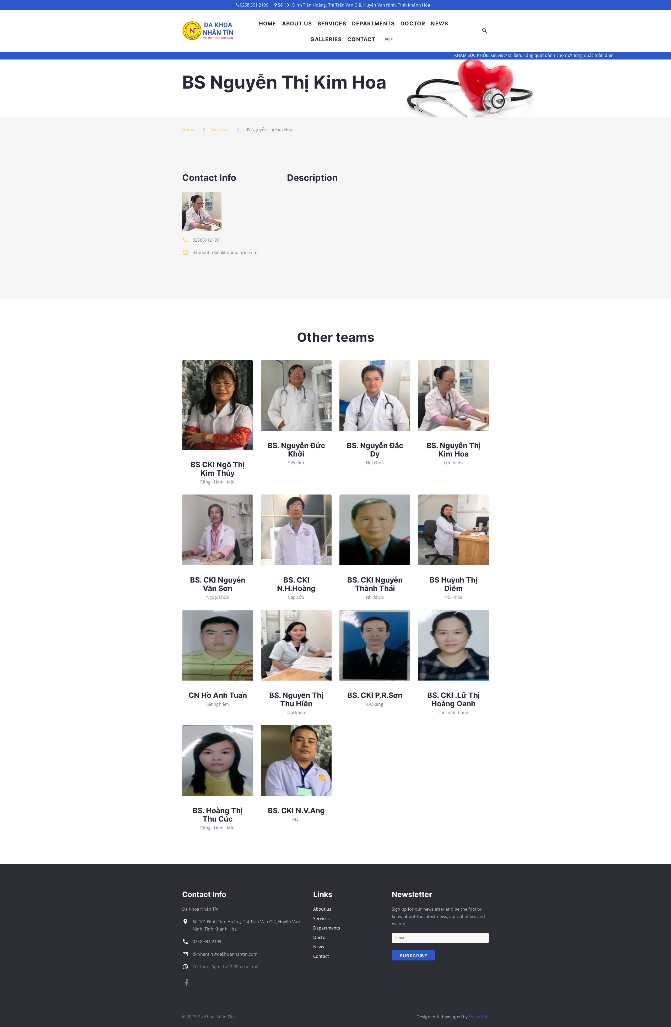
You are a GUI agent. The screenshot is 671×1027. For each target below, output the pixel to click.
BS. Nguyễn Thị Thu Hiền (296, 699)
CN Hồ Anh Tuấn (217, 695)
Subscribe (413, 955)
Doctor (413, 23)
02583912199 (206, 240)
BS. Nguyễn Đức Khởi (296, 449)
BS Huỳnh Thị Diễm (454, 584)
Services (332, 23)
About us (297, 23)
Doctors (220, 129)
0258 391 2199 (207, 941)
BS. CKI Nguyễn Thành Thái (375, 584)
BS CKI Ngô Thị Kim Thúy (218, 468)
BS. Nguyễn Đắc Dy (375, 449)
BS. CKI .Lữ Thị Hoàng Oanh (453, 699)
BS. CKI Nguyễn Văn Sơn (217, 584)
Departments (373, 23)
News (439, 23)
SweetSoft (479, 1017)
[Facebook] (186, 982)
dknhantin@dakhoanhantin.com (225, 954)
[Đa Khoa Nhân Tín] (208, 31)
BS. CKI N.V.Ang (296, 810)
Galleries (326, 39)
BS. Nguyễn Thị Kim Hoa (453, 449)
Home (267, 23)
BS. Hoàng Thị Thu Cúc (218, 814)
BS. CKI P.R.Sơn (374, 695)
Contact (361, 39)
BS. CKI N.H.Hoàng (296, 584)
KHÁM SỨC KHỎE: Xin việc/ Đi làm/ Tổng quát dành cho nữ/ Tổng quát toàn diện (464, 55)
